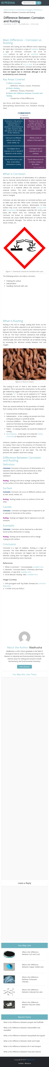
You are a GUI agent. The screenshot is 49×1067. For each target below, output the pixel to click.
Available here (38, 567)
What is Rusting (13, 88)
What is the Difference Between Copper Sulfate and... (33, 966)
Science (12, 10)
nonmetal (35, 54)
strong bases (11, 210)
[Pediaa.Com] (8, 2)
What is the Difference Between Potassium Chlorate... (30, 979)
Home (6, 10)
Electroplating (11, 434)
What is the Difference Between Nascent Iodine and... (31, 1004)
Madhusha (25, 24)
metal (5, 54)
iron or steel (27, 64)
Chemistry (20, 10)
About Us (28, 1063)
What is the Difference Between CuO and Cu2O (31, 953)
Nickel (40, 434)
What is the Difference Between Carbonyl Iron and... (32, 991)
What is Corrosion (14, 83)
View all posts (24, 667)
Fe (15, 394)
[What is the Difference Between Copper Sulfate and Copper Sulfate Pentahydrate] (13, 967)
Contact (20, 1063)
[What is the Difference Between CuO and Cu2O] (13, 954)
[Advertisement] (24, 33)
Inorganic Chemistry (33, 10)
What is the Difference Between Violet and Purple (22, 1041)
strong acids (41, 208)
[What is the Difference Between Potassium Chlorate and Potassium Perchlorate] (13, 979)
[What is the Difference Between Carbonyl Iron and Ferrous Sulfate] (13, 992)
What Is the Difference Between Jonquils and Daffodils (24, 1022)
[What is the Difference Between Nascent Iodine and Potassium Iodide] (13, 1005)
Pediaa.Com (30, 1060)
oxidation (34, 49)
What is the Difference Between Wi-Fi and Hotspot (22, 1046)
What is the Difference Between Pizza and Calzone (22, 1052)
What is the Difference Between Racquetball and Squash (24, 1035)
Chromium (10, 436)
